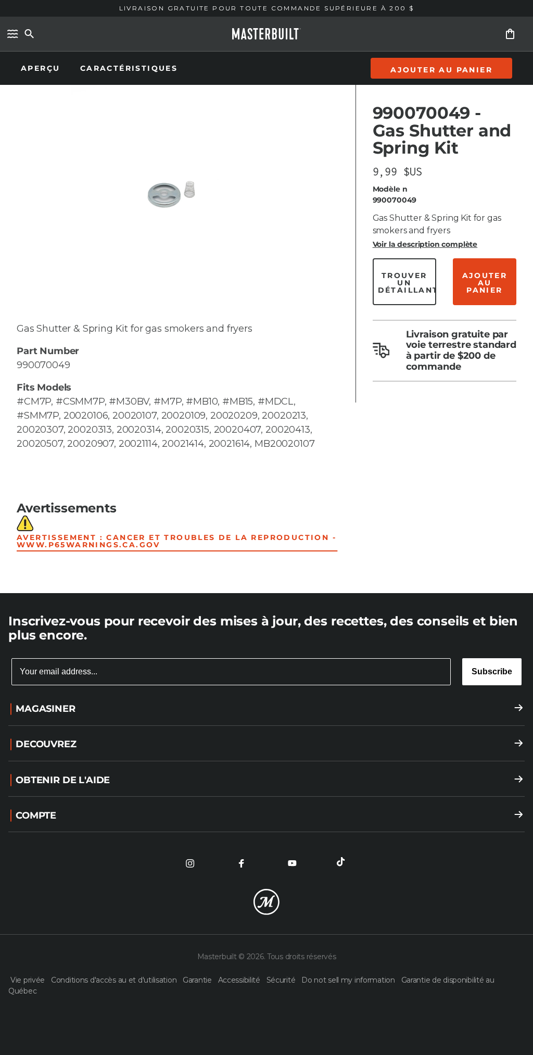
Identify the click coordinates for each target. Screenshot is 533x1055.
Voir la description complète (425, 244)
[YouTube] (292, 863)
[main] (266, 296)
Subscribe (492, 671)
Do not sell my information (349, 980)
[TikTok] (343, 863)
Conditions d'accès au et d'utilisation (115, 980)
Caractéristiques (128, 68)
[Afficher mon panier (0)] (510, 34)
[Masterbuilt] (266, 34)
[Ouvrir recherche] (29, 34)
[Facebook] (241, 863)
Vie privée (28, 980)
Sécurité (281, 980)
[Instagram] (190, 863)
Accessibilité (240, 980)
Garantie (198, 980)
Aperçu (42, 68)
